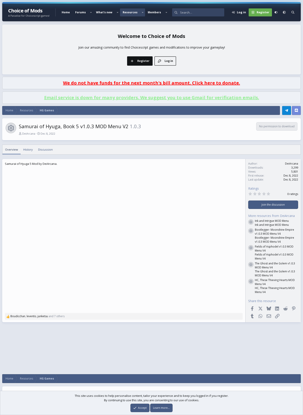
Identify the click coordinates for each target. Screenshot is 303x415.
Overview (11, 149)
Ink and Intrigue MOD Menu (272, 221)
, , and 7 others (37, 316)
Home (66, 12)
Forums (80, 12)
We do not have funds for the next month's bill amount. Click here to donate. (151, 83)
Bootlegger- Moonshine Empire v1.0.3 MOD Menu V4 (274, 232)
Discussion (45, 149)
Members (154, 12)
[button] (91, 12)
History (28, 149)
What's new (104, 12)
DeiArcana (28, 134)
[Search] (292, 12)
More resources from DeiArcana (271, 216)
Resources (130, 12)
